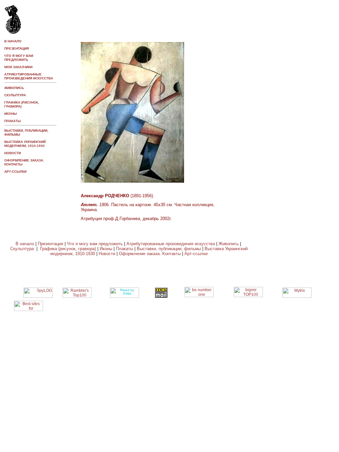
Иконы (106, 248)
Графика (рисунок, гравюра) (68, 248)
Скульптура (23, 248)
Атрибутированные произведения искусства (170, 243)
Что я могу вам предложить (95, 243)
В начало (25, 243)
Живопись (228, 243)
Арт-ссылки (15, 171)
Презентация (50, 243)
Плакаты (124, 248)
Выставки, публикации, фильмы (169, 248)
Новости (107, 253)
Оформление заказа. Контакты (150, 253)
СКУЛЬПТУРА (15, 95)
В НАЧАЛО (13, 41)
